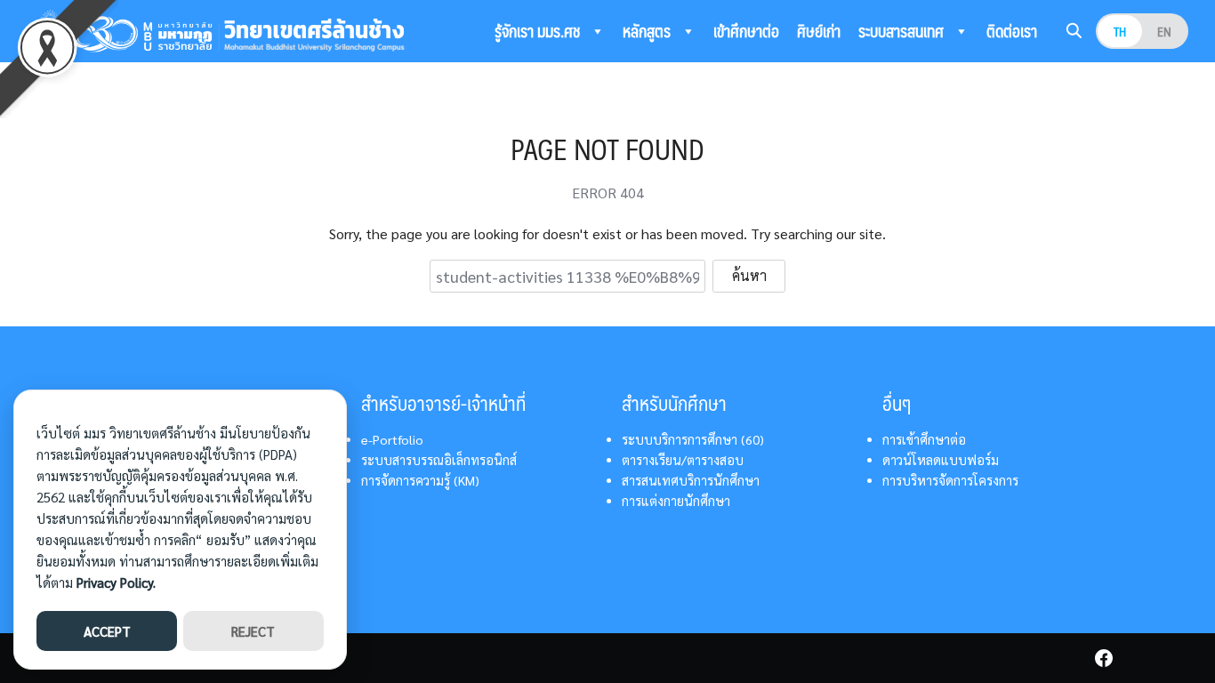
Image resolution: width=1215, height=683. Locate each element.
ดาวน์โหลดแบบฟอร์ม (940, 460)
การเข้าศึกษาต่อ (924, 439)
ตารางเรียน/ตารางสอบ (683, 460)
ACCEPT (107, 631)
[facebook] (1103, 658)
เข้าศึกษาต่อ (746, 31)
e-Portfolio (392, 439)
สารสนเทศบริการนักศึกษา (691, 480)
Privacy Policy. (116, 582)
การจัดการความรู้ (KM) (420, 480)
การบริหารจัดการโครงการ (950, 480)
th (1120, 31)
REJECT (253, 631)
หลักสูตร (648, 31)
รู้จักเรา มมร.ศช (539, 31)
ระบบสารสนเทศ (902, 31)
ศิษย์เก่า (819, 31)
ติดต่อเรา (1011, 31)
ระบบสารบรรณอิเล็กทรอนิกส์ (439, 460)
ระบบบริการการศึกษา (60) (693, 439)
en (1164, 31)
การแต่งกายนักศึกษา (676, 501)
